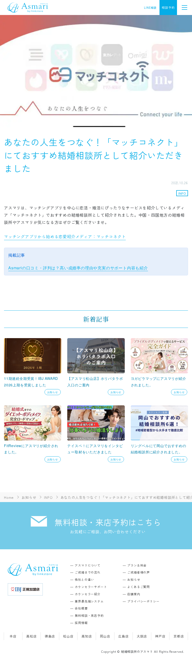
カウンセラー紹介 (87, 594)
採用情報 (81, 623)
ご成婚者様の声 (138, 572)
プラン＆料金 (136, 565)
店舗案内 (133, 594)
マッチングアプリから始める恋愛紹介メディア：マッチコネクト (65, 236)
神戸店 (160, 636)
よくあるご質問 (138, 587)
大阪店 (142, 636)
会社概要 (81, 608)
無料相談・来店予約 (89, 615)
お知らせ (133, 579)
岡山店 (105, 636)
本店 (13, 636)
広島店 (123, 636)
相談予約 (168, 7)
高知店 (87, 636)
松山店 (68, 636)
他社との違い (84, 579)
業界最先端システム (89, 601)
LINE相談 (150, 7)
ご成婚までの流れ (87, 572)
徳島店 (50, 636)
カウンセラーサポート (91, 587)
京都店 (179, 636)
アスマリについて (87, 565)
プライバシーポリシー (143, 601)
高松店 (31, 636)
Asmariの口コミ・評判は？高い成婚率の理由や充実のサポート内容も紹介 (78, 268)
